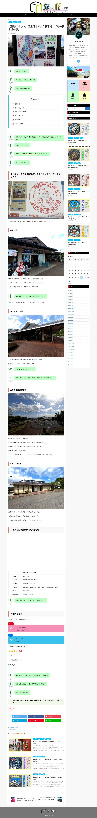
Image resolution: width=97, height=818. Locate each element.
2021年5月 (70, 364)
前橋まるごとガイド (28, 594)
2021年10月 (71, 349)
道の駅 (13, 727)
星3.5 (11, 729)
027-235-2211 (26, 590)
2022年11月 (71, 311)
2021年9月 (70, 352)
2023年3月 (70, 299)
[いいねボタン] (10, 709)
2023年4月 (70, 296)
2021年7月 (70, 358)
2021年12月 (71, 343)
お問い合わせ (73, 14)
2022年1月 (70, 340)
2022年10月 (71, 314)
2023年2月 (70, 302)
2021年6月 (70, 361)
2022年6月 (70, 326)
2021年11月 (71, 346)
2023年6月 (70, 290)
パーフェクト (61, 14)
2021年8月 (70, 355)
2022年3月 (70, 334)
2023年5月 (70, 293)
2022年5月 (70, 328)
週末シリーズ (48, 14)
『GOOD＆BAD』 (20, 123)
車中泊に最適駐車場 (21, 112)
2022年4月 (70, 331)
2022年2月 (70, 337)
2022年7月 (70, 323)
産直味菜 (17, 104)
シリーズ (36, 14)
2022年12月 (71, 308)
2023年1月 (70, 305)
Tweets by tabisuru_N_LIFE (74, 115)
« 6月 (69, 283)
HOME (24, 14)
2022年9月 (70, 317)
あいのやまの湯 (19, 108)
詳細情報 (17, 119)
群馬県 (14, 729)
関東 (17, 727)
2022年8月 (70, 320)
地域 (11, 727)
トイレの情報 (19, 116)
